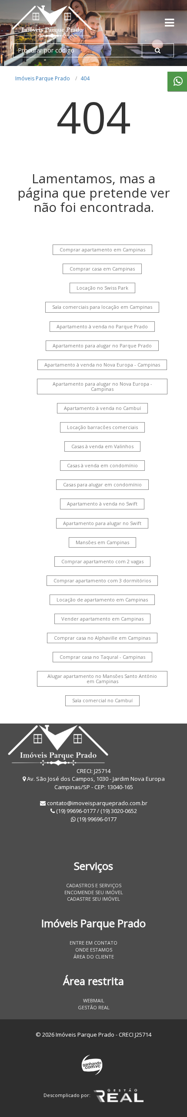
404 (85, 78)
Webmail (93, 1000)
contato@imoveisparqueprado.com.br (97, 803)
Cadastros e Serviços (93, 885)
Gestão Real (94, 1007)
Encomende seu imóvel (93, 892)
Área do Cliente (93, 956)
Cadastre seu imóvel (93, 899)
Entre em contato (93, 942)
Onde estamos (93, 949)
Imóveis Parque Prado (42, 78)
